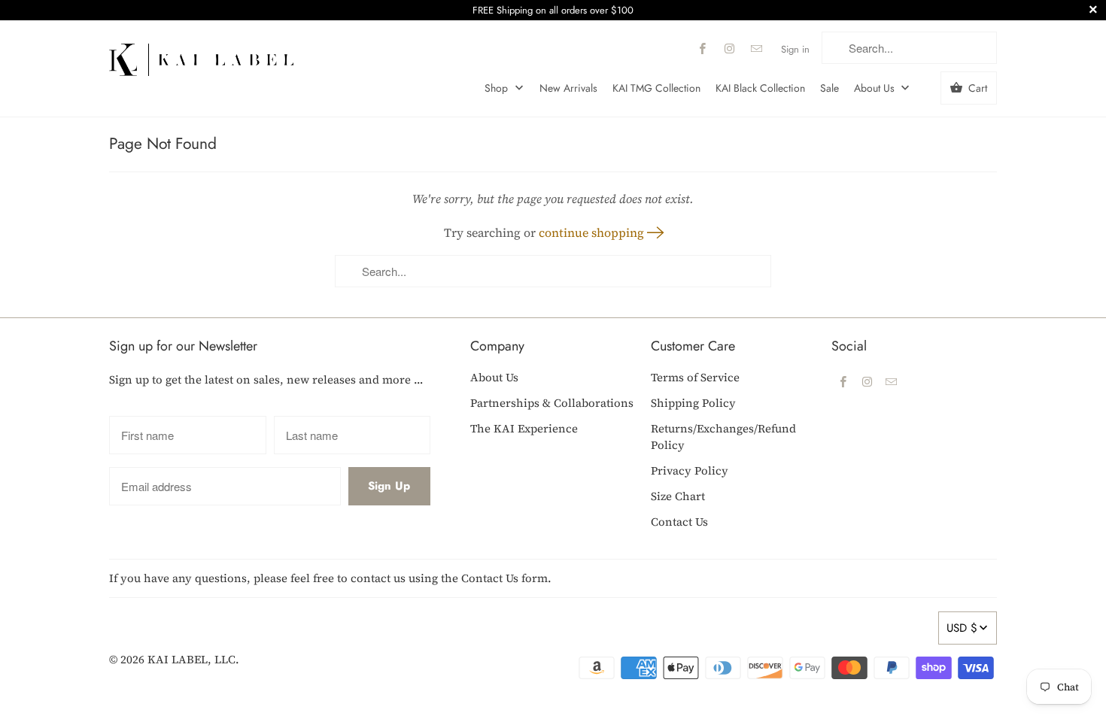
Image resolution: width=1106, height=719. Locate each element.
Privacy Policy (689, 470)
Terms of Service (695, 377)
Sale (829, 88)
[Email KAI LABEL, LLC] (757, 49)
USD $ (961, 628)
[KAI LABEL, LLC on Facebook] (703, 49)
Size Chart (678, 496)
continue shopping (593, 232)
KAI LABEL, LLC (191, 659)
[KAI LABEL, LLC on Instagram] (730, 49)
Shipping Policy (693, 403)
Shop (498, 88)
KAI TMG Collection (656, 88)
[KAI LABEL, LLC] (201, 54)
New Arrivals (568, 88)
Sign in (795, 49)
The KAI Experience (524, 428)
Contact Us (679, 521)
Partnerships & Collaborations (552, 403)
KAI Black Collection (760, 88)
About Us (876, 88)
